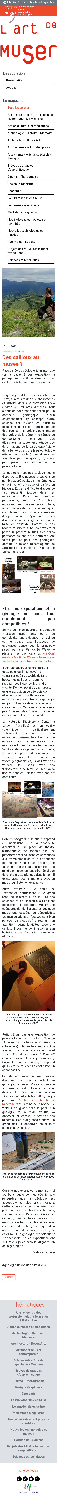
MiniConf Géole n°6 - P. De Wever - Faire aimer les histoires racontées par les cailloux (28, 657)
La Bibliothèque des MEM (25, 198)
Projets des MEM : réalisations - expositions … (29, 251)
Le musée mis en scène (23, 205)
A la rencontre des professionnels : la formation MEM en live (30, 117)
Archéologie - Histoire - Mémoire (30, 133)
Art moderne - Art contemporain (29, 147)
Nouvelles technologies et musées (25, 232)
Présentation (14, 80)
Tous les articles (19, 107)
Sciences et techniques (23, 260)
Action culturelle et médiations (28, 126)
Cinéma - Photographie (23, 176)
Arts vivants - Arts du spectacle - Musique (29, 156)
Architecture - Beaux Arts (24, 140)
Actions (11, 87)
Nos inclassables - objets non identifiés (27, 221)
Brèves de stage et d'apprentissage (20, 167)
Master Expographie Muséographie (30, 2)
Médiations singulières (23, 212)
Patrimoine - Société (21, 242)
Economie (14, 191)
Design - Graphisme (21, 184)
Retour (9, 1276)
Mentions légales (28, 1471)
